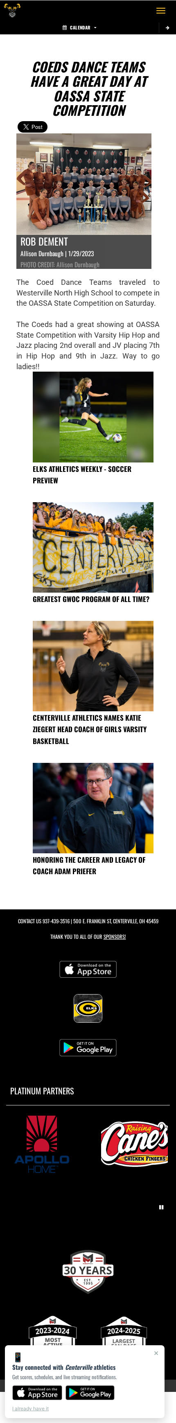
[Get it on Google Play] (90, 1392)
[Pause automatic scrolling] (161, 1207)
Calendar (80, 27)
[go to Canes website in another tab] (134, 1144)
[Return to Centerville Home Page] (12, 10)
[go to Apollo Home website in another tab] (41, 1144)
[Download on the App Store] (37, 1392)
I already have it (30, 1408)
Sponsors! (115, 936)
